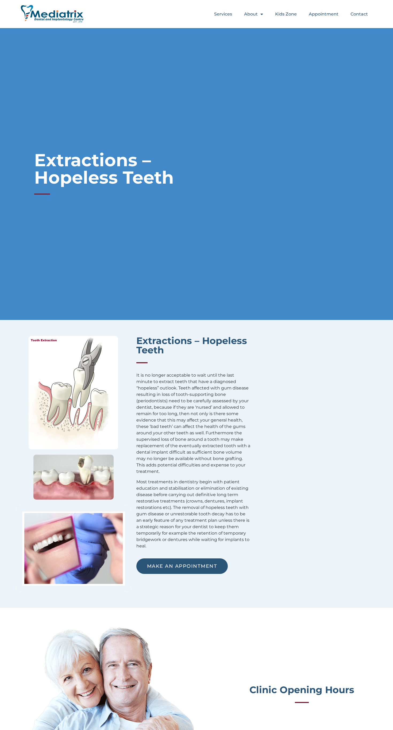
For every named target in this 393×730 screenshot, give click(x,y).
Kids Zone (286, 14)
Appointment (323, 14)
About (251, 14)
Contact (359, 14)
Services (223, 14)
